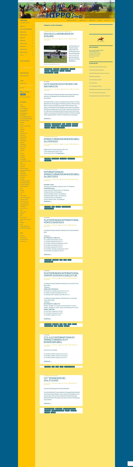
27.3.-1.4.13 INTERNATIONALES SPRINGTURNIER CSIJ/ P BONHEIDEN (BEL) (59, 339)
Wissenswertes (23, 217)
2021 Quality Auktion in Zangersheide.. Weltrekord (99, 95)
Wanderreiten (23, 211)
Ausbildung (22, 106)
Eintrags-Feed (23, 237)
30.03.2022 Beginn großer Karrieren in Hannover (99, 73)
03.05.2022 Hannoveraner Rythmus (96, 70)
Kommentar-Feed (24, 239)
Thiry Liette (48, 160)
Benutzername (23, 83)
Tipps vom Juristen (24, 199)
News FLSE (22, 166)
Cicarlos (72, 68)
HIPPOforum (23, 138)
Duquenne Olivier (56, 123)
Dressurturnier (49, 261)
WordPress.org (23, 241)
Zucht (21, 55)
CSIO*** (74, 324)
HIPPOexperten (23, 137)
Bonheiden (56, 68)
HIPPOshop (22, 148)
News (21, 162)
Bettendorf (48, 259)
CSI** (65, 259)
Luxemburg (47, 125)
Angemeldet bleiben (25, 91)
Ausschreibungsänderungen (26, 118)
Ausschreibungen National (25, 116)
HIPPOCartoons (23, 133)
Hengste (22, 131)
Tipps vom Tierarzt (24, 201)
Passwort (22, 87)
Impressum (99, 20)
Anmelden (22, 235)
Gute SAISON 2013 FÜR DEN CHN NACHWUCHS (60, 85)
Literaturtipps (23, 159)
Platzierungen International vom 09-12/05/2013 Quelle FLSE (61, 274)
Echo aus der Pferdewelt (25, 126)
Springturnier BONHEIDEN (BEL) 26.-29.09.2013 (61, 140)
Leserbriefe (22, 157)
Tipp (21, 193)
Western (22, 213)
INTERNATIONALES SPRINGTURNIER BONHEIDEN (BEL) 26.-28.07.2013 (61, 174)
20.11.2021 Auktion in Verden (95, 86)
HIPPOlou (55, 38)
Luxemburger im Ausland (50, 31)
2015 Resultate (48, 68)
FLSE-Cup (69, 123)
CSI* (61, 259)
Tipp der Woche (23, 195)
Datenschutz (107, 20)
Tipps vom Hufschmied (25, 197)
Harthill (68, 70)
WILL (21, 215)
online (24, 75)
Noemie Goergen (49, 72)
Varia (21, 210)
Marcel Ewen (71, 158)
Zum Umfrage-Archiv (94, 51)
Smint (56, 72)
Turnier (53, 127)
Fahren (21, 127)
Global (62, 70)
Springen (47, 127)
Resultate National (24, 186)
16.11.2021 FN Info (93, 83)
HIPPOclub (22, 135)
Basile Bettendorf (49, 408)
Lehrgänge (22, 155)
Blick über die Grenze (24, 120)
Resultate (75, 125)
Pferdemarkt (23, 173)
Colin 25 (47, 70)
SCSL (21, 188)
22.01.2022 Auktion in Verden (95, 79)
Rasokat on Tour (23, 175)
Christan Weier (64, 68)
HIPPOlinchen (23, 140)
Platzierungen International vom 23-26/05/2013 (61, 221)
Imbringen (75, 123)
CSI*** (69, 259)
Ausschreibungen (24, 108)
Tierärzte (22, 192)
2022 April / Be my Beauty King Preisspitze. (98, 66)
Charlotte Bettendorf (58, 410)
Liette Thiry (63, 158)
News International (24, 168)
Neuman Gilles (56, 125)
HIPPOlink (22, 142)
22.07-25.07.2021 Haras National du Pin (97, 92)
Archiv (21, 104)
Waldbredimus (60, 127)
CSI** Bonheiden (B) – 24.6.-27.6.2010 (55, 379)
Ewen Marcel (55, 158)
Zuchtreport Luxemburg (25, 228)
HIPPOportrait (23, 146)
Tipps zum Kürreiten (24, 203)
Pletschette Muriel (66, 125)
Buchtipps (22, 122)
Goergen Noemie (66, 206)
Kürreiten (22, 153)
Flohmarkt (22, 129)
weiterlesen (72, 60)
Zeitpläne (22, 222)
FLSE (64, 123)
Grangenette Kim (49, 208)
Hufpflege (22, 150)
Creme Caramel (54, 70)
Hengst (67, 410)
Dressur (22, 124)
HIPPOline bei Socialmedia (94, 76)
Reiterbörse (22, 177)
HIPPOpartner (23, 144)
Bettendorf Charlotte (69, 408)
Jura (21, 151)
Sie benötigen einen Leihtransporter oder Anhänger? (100, 89)
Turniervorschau (23, 208)
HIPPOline (23, 20)
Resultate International (65, 31)
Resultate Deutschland (25, 180)
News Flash (22, 164)
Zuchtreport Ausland (24, 226)
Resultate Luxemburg (24, 184)
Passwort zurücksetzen (25, 97)
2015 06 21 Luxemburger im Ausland (58, 34)
